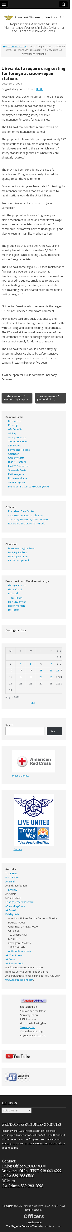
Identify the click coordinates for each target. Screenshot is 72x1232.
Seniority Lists (16, 458)
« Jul (32, 702)
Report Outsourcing (15, 46)
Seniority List (27, 1027)
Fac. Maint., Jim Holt (19, 560)
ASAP (11, 482)
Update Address (17, 478)
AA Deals (10, 959)
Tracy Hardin (15, 597)
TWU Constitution (18, 441)
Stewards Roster (17, 470)
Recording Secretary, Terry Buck (26, 523)
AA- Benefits (15, 429)
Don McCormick (17, 601)
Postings (13, 425)
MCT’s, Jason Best (18, 556)
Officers (8, 1181)
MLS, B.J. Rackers (17, 552)
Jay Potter (13, 609)
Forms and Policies (19, 449)
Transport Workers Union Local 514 (41, 1206)
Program (20, 482)
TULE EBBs (11, 873)
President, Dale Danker (21, 511)
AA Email (10, 881)
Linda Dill (13, 593)
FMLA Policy (11, 877)
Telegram (50, 1130)
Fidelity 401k (12, 914)
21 (51, 677)
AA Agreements (17, 437)
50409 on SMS (38, 1135)
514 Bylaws (14, 445)
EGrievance (35, 1222)
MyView (12, 890)
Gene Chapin (15, 589)
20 (41, 677)
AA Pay (12, 433)
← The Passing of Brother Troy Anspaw (16, 398)
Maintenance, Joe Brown (22, 548)
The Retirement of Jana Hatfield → (48, 398)
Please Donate (20, 775)
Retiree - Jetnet (16, 474)
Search (9, 725)
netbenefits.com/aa (19, 951)
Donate (18, 849)
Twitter (20, 1135)
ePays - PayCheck (15, 906)
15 (57, 670)
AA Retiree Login (14, 963)
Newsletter (14, 421)
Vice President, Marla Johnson (25, 515)
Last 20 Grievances (19, 466)
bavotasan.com (52, 1226)
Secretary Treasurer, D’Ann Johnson (28, 519)
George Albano (17, 585)
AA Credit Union (14, 955)
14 (51, 670)
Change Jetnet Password (19, 902)
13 (41, 670)
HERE (39, 89)
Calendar (13, 453)
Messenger (8, 1135)
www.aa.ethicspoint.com (19, 979)
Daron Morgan (16, 605)
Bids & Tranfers (17, 462)
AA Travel (10, 910)
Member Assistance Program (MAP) (28, 486)
